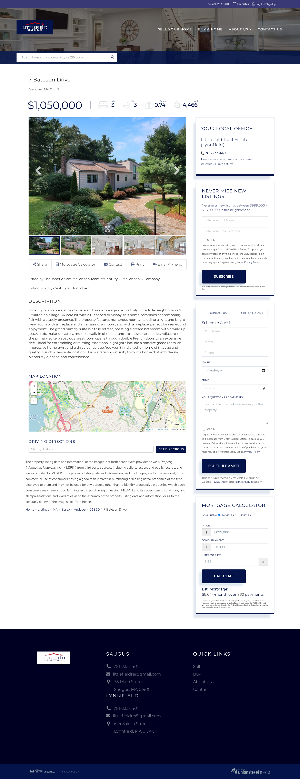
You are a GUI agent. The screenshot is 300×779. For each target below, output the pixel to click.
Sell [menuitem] (196, 666)
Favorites (242, 3)
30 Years (227, 515)
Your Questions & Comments (222, 397)
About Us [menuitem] (238, 29)
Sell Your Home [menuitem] (175, 29)
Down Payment (213, 540)
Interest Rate (211, 555)
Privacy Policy (252, 262)
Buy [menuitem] (197, 674)
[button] (112, 57)
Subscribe (224, 276)
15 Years (245, 515)
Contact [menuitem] (201, 689)
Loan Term (209, 515)
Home (30, 509)
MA (55, 509)
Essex (66, 509)
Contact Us (208, 164)
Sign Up (271, 4)
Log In (259, 4)
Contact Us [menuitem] (270, 29)
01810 (95, 509)
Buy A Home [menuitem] (210, 29)
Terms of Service (244, 482)
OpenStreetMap (165, 429)
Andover (80, 509)
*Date (206, 362)
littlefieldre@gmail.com (137, 674)
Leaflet (149, 429)
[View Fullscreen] (34, 401)
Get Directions (171, 449)
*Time (205, 380)
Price (206, 525)
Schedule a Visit (251, 312)
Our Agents (225, 164)
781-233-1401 (220, 3)
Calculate (224, 576)
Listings (43, 509)
